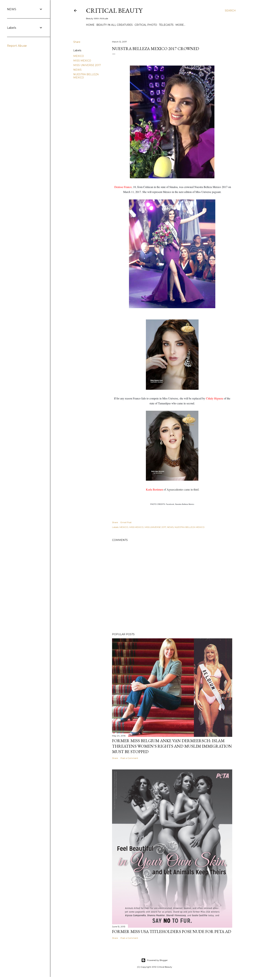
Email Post (126, 522)
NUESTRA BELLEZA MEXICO (190, 527)
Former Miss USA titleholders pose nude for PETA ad (171, 931)
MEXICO (78, 56)
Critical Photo (146, 24)
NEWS (77, 69)
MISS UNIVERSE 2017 (87, 65)
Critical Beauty (114, 10)
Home (90, 24)
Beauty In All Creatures (114, 24)
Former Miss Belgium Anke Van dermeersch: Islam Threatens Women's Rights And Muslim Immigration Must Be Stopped (172, 746)
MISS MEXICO (82, 60)
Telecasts (166, 24)
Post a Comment (129, 758)
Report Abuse (17, 45)
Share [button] (76, 42)
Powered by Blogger (157, 960)
